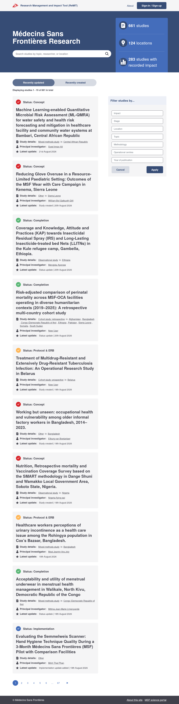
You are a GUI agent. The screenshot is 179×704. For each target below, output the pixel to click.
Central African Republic (75, 141)
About (130, 5)
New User (53, 330)
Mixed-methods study (48, 141)
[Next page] (67, 683)
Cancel (120, 170)
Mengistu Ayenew (57, 264)
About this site (135, 700)
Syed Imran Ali (55, 146)
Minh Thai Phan (56, 663)
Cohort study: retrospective (51, 319)
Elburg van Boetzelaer (59, 438)
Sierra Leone (54, 195)
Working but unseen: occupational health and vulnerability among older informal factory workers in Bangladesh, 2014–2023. (54, 419)
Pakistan (72, 322)
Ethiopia (66, 260)
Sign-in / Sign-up (152, 5)
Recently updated (33, 82)
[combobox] (137, 113)
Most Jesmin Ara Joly (58, 551)
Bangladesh (88, 319)
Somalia (24, 326)
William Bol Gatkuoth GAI (60, 200)
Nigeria (65, 492)
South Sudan (36, 326)
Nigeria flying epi (56, 497)
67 (58, 682)
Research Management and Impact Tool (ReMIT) (49, 5)
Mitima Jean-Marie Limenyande (63, 609)
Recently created (75, 82)
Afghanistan (75, 319)
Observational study (48, 260)
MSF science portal (155, 700)
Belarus (71, 379)
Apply (154, 170)
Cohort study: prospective (50, 379)
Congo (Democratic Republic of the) (38, 322)
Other (41, 195)
